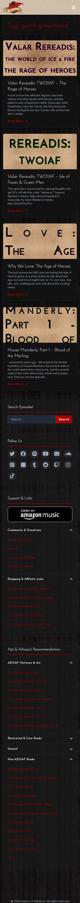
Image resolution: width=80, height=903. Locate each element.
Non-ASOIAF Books (21, 759)
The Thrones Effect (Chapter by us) (33, 725)
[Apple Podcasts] (12, 464)
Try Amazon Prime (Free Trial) (29, 624)
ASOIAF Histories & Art (24, 662)
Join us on (21, 557)
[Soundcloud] (67, 453)
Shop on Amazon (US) (24, 606)
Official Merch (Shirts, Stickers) (30, 589)
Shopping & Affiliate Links (26, 579)
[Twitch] (56, 464)
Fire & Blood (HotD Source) (27, 681)
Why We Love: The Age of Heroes (39, 266)
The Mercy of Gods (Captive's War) (33, 813)
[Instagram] (67, 464)
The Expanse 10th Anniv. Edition (30, 804)
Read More (15, 121)
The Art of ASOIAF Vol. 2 (26, 717)
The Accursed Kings (22, 795)
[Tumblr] (34, 464)
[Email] (56, 453)
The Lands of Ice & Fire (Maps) (30, 699)
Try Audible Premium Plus (26, 615)
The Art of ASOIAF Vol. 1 (25, 708)
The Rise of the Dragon (24, 672)
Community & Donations (24, 530)
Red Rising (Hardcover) (24, 769)
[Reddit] (45, 464)
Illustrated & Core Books (25, 738)
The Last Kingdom (20, 787)
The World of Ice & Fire (24, 690)
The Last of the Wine (22, 849)
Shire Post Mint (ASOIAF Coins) (30, 597)
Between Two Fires (21, 840)
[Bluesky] (23, 464)
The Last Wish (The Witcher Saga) (32, 778)
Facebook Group (20, 540)
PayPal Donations (20, 566)
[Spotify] (34, 453)
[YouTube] (45, 453)
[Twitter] (12, 453)
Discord (13, 549)
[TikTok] (12, 476)
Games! (13, 748)
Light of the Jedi (19, 831)
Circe (11, 857)
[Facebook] (23, 453)
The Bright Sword (20, 822)
